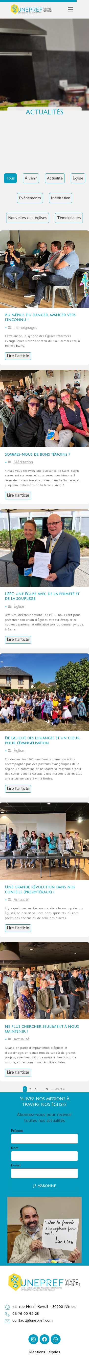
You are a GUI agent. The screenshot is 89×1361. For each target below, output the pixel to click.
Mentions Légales (44, 1352)
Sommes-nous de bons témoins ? (37, 454)
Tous (10, 178)
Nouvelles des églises (27, 218)
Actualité (55, 178)
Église (78, 178)
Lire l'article (18, 356)
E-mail (16, 1165)
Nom (14, 1148)
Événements (30, 198)
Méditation (60, 198)
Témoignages (69, 218)
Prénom (17, 1131)
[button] (70, 9)
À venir (31, 178)
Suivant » (58, 1089)
